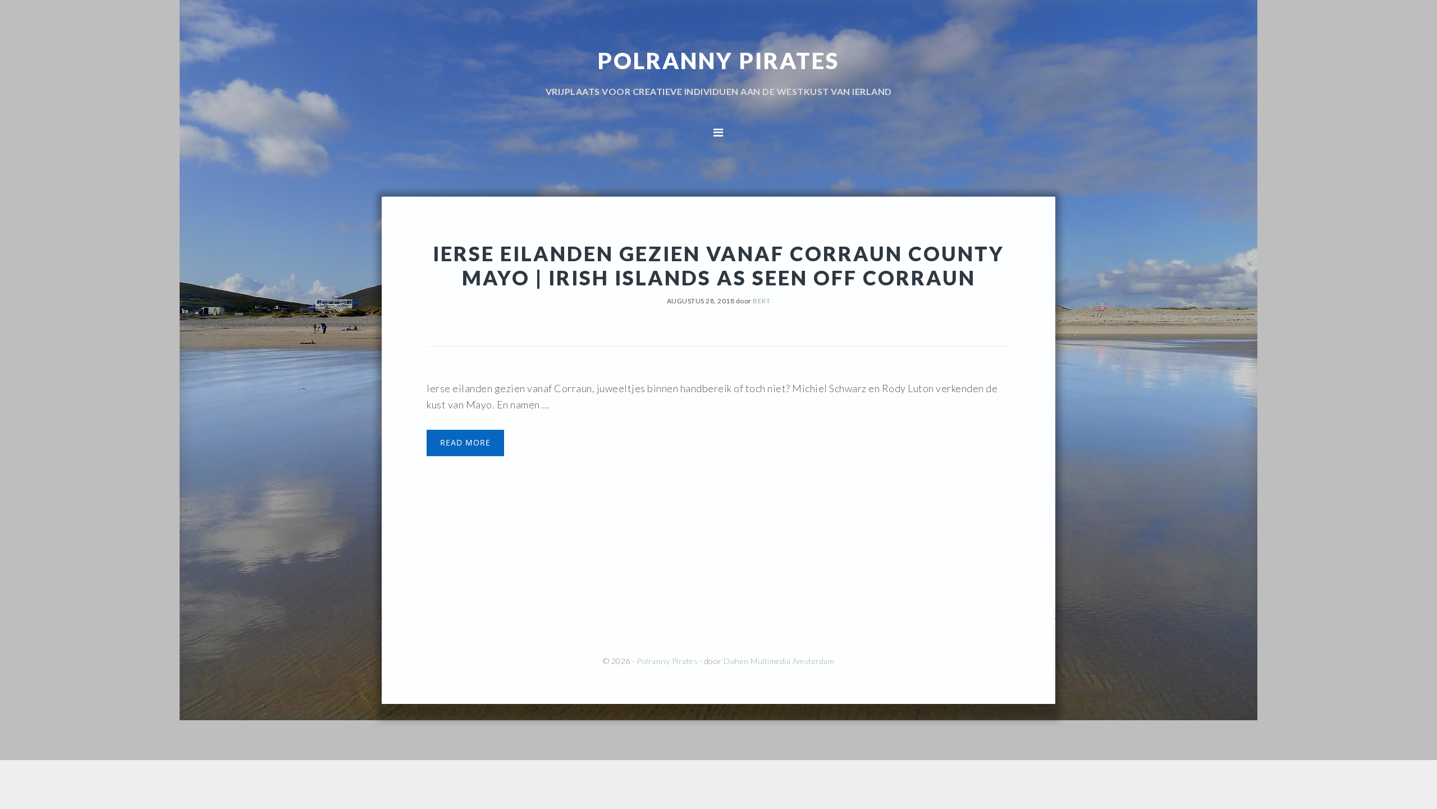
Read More (465, 442)
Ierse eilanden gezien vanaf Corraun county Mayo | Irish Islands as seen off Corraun (718, 265)
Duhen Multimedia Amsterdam (779, 661)
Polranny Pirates (718, 60)
